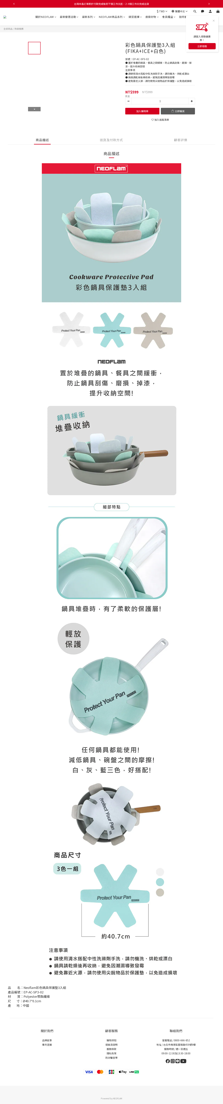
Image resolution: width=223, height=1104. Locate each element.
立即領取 (202, 46)
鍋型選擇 (134, 17)
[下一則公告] (209, 3)
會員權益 (167, 17)
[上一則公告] (14, 3)
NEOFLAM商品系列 (111, 17)
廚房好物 (150, 17)
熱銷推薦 (19, 28)
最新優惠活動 (68, 17)
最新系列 (87, 17)
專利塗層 (47, 1044)
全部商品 (8, 28)
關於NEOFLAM (44, 17)
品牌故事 (47, 1040)
